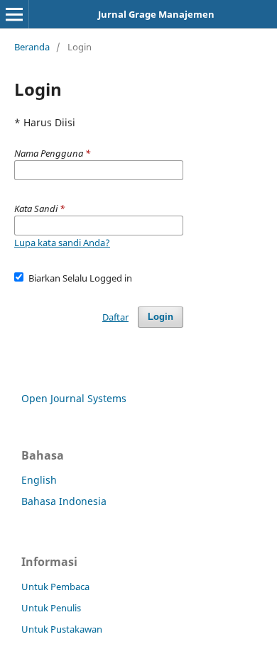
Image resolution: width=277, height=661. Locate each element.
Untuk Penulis (51, 607)
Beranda (32, 46)
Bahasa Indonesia (64, 501)
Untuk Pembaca (55, 586)
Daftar (115, 317)
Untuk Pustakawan (61, 629)
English (39, 480)
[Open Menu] (14, 14)
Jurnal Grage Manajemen (156, 14)
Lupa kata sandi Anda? (62, 242)
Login (160, 316)
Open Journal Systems (73, 398)
